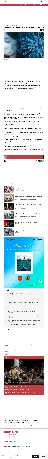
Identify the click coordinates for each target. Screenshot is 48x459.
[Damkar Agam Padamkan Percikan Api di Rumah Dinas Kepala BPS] (9, 223)
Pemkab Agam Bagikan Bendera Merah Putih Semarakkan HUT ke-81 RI (28, 213)
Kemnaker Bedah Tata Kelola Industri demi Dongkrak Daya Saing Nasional (21, 293)
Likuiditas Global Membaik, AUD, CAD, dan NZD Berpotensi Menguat (20, 420)
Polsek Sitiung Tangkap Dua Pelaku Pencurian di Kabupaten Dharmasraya (18, 389)
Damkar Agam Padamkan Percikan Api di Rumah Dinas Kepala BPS (27, 222)
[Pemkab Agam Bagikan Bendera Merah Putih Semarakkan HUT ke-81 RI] (9, 215)
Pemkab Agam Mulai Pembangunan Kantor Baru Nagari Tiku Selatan (27, 188)
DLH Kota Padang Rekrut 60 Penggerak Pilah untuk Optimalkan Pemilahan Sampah (23, 302)
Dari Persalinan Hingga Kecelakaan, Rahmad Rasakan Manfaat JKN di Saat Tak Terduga (24, 320)
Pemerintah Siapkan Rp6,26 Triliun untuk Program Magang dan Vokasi (21, 425)
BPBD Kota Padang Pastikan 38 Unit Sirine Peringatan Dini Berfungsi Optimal (22, 324)
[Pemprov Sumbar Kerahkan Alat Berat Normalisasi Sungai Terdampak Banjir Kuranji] (9, 206)
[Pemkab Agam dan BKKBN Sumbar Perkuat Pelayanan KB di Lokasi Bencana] (9, 198)
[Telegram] (41, 161)
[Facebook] (37, 161)
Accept (35, 456)
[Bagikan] (43, 30)
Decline (43, 456)
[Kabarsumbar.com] (8, 1)
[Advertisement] (24, 15)
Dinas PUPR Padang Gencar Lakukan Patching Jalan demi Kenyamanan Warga (22, 311)
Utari (4, 29)
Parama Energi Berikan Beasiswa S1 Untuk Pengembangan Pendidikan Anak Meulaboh (23, 297)
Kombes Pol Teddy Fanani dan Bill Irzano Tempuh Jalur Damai (16, 386)
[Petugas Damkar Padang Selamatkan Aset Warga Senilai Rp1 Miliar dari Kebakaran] (9, 232)
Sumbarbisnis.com (10, 418)
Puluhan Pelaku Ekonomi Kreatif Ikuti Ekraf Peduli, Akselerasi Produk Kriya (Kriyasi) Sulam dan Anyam (25, 316)
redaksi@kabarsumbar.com (10, 436)
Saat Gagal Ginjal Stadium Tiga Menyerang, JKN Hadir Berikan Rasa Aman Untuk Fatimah (24, 306)
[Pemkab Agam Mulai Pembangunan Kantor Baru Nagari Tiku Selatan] (9, 189)
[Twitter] (39, 161)
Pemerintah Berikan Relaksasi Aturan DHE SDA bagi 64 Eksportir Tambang (22, 422)
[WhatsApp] (43, 161)
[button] (41, 1)
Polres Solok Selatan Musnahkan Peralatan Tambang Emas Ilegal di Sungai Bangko (20, 392)
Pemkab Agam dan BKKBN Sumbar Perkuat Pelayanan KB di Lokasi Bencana (29, 196)
